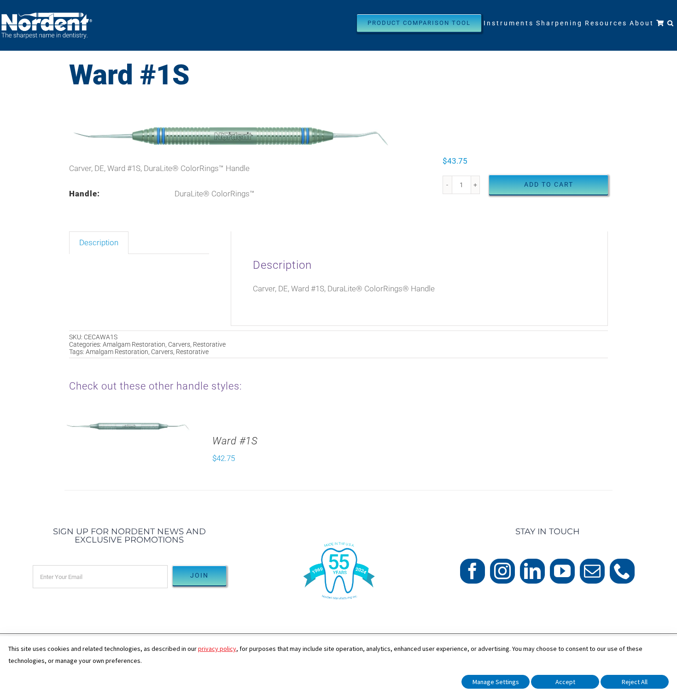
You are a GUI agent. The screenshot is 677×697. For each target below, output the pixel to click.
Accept (565, 682)
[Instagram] (502, 571)
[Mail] (592, 571)
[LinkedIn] (532, 571)
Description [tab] (98, 242)
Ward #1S (235, 441)
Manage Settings (496, 682)
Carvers (179, 344)
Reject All (635, 682)
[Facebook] (472, 571)
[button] (671, 23)
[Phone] (622, 571)
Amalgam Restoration (134, 344)
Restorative (209, 344)
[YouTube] (562, 571)
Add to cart (548, 184)
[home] (338, 533)
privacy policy (217, 648)
